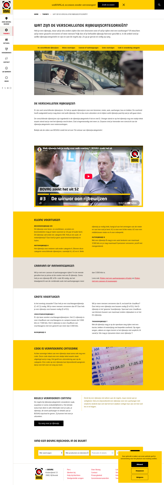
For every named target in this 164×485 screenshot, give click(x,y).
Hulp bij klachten (73, 475)
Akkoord (140, 464)
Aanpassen (140, 471)
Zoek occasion (108, 4)
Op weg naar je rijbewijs (48, 423)
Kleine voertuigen (68, 48)
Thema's (45, 14)
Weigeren (139, 477)
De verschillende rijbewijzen (48, 48)
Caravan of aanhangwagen (88, 48)
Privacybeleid (96, 475)
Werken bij (71, 472)
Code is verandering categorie (129, 48)
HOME (36, 14)
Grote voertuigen (108, 48)
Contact (94, 472)
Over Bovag (96, 469)
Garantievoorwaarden (100, 478)
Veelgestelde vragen (75, 478)
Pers (69, 469)
